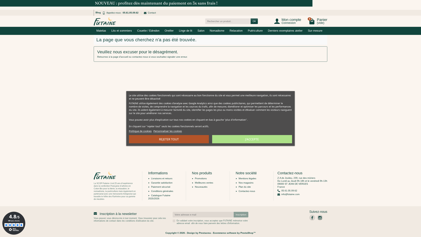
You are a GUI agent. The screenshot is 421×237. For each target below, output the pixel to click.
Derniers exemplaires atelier (285, 30)
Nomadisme (217, 30)
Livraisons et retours (161, 178)
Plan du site (245, 186)
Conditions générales (162, 191)
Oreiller (169, 30)
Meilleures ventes (204, 182)
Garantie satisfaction (162, 182)
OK (254, 21)
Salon (201, 30)
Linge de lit (185, 30)
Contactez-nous (247, 191)
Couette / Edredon (148, 30)
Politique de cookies (140, 131)
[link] (312, 218)
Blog (98, 12)
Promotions (201, 178)
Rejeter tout (169, 139)
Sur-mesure (315, 30)
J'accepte (252, 139)
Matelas (101, 30)
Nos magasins (246, 182)
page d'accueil (120, 56)
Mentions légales (247, 178)
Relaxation (236, 30)
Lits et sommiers (121, 30)
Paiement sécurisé (160, 186)
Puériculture (255, 30)
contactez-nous (140, 56)
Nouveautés (201, 186)
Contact (152, 12)
